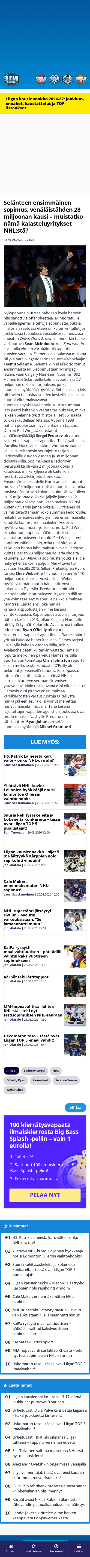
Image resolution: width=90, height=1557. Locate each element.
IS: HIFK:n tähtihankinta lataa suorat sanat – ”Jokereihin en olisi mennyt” (49, 1488)
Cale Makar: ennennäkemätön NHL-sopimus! (26, 886)
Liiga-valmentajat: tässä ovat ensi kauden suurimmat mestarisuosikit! (48, 1475)
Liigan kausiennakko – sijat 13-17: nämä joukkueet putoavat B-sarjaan (46, 1399)
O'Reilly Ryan (15, 1080)
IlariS (7, 240)
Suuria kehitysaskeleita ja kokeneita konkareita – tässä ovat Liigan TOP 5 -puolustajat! (32, 821)
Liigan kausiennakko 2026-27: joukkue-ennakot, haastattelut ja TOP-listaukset (45, 103)
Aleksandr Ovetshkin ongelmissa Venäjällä (49, 1464)
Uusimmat (18, 1225)
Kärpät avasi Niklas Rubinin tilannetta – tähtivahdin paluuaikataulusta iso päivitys (48, 1502)
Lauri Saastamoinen (19, 765)
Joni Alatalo (12, 865)
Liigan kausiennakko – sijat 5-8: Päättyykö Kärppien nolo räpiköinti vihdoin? (32, 856)
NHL (56, 1070)
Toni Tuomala (14, 832)
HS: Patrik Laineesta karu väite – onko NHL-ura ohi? (29, 758)
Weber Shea (14, 1090)
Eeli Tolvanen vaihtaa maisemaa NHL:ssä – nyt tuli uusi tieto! (49, 1453)
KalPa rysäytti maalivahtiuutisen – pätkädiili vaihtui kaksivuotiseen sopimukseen (32, 954)
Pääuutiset (40, 1080)
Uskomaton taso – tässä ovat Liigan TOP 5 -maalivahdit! (31, 1038)
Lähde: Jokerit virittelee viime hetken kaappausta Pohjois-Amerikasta (44, 1515)
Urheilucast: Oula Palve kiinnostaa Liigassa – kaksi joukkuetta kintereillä (49, 1413)
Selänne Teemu (66, 1080)
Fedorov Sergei (34, 1070)
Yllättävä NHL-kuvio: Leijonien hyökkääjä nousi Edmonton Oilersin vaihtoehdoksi (29, 792)
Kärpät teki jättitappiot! (27, 977)
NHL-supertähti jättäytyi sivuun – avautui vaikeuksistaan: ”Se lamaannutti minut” (27, 917)
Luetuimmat (20, 1385)
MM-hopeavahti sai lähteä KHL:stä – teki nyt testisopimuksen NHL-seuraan (33, 1011)
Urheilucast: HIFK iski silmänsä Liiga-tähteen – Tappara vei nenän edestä (44, 1440)
